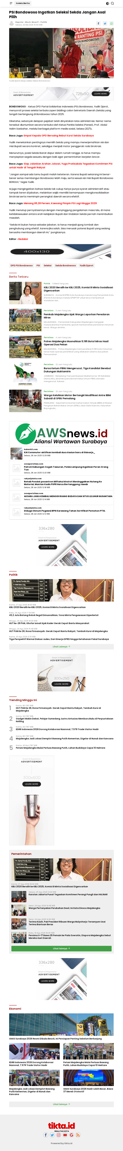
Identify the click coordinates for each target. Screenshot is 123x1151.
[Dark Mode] (107, 3)
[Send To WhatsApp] (111, 23)
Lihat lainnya (60, 948)
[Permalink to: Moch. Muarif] (11, 23)
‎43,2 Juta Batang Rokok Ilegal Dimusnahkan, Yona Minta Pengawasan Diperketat (54, 615)
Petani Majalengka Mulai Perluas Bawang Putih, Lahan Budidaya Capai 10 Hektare (60, 748)
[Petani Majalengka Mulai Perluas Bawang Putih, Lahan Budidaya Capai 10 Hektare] (88, 1051)
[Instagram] (58, 1135)
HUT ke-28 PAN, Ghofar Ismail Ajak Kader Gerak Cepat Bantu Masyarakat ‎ (49, 623)
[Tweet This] (105, 23)
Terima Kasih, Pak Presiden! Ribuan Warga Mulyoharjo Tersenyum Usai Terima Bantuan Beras (67, 923)
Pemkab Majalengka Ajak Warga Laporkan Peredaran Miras (77, 316)
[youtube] (65, 1135)
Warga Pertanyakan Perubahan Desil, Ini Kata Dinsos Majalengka (64, 908)
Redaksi (23, 239)
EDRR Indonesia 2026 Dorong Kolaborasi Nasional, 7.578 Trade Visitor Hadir (57, 729)
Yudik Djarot (86, 265)
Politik (43, 22)
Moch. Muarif (32, 22)
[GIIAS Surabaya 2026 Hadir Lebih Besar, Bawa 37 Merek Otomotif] (88, 1078)
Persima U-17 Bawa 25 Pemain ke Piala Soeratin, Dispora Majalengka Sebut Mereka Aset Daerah (70, 936)
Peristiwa (48, 310)
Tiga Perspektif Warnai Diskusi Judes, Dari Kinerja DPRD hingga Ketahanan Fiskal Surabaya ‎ (59, 639)
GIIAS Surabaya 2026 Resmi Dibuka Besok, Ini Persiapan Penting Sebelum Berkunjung (55, 1038)
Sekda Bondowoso (65, 265)
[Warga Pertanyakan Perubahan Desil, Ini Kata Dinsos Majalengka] (18, 910)
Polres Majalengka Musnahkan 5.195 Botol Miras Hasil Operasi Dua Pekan (76, 343)
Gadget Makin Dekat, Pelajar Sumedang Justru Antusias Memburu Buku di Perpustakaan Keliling (64, 720)
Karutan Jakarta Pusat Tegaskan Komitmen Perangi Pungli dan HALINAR (68, 894)
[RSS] (78, 1135)
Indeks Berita (23, 3)
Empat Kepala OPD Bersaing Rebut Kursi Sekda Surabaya (59, 135)
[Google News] (71, 1135)
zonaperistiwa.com (33, 464)
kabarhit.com (31, 449)
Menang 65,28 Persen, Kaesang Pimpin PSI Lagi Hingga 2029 (60, 203)
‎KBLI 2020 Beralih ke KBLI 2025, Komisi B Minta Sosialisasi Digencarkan (78, 289)
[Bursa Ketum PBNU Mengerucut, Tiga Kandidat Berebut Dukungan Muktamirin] (25, 374)
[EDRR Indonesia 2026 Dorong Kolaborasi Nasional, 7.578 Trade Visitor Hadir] (34, 1051)
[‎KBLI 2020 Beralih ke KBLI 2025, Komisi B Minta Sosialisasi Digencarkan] (25, 293)
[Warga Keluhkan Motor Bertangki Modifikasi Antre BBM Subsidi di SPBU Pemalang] (25, 401)
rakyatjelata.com (33, 478)
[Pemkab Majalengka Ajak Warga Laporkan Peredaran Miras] (25, 320)
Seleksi (47, 265)
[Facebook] (45, 1135)
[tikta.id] (61, 1126)
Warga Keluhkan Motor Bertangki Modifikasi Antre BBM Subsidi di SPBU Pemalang (77, 397)
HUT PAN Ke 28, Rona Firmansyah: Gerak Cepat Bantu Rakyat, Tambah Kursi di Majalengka (58, 631)
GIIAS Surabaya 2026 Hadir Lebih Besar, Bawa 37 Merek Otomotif (88, 1090)
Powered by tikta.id (61, 1143)
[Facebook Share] (98, 23)
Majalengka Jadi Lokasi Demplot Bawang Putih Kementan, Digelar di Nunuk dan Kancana (64, 738)
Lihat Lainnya (60, 646)
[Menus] (11, 3)
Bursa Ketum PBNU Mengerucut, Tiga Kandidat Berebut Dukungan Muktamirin (77, 370)
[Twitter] (52, 1135)
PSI (38, 265)
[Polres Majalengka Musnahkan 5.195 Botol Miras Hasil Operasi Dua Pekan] (25, 347)
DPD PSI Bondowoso (22, 265)
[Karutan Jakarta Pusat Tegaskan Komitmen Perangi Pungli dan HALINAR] (18, 896)
